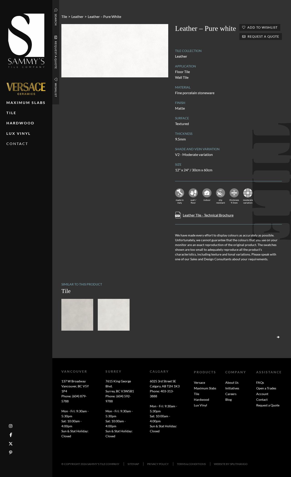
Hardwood (201, 399)
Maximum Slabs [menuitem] (26, 102)
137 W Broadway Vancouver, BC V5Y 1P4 (75, 386)
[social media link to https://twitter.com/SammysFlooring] (10, 443)
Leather (77, 16)
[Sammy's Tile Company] (26, 40)
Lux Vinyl (200, 405)
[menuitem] (26, 88)
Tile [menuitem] (11, 113)
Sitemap (133, 464)
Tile (64, 16)
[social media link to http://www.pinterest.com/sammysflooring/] (11, 452)
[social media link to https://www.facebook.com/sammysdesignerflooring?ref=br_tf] (10, 434)
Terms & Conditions (191, 464)
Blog (228, 399)
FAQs (260, 382)
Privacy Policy (158, 464)
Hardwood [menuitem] (20, 123)
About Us (231, 382)
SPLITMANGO (239, 464)
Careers (230, 394)
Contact (262, 399)
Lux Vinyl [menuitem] (18, 133)
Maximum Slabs (205, 388)
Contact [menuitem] (17, 143)
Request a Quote (267, 405)
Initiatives (232, 388)
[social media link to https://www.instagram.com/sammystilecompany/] (11, 426)
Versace (199, 382)
